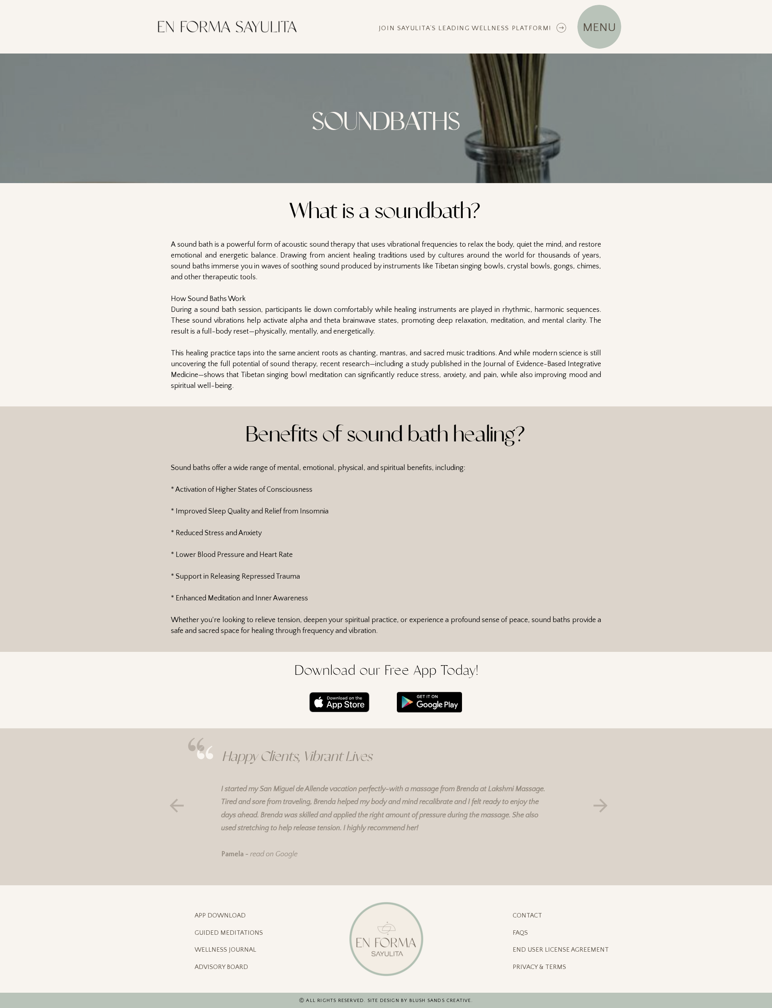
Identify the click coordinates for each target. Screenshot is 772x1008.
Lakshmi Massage (516, 789)
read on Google (274, 854)
